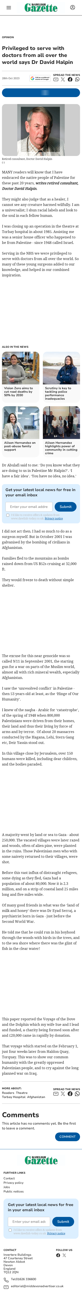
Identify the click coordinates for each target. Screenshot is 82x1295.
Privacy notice (54, 518)
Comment (67, 1137)
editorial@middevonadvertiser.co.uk (37, 1286)
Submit (66, 506)
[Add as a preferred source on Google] (40, 78)
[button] (8, 7)
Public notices (13, 1191)
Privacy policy (13, 1183)
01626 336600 (26, 1279)
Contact (9, 1178)
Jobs (6, 1187)
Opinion (8, 37)
